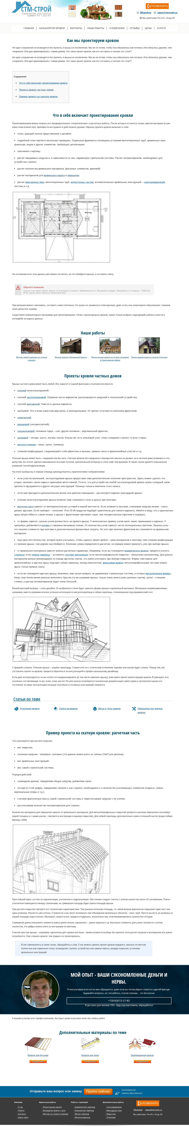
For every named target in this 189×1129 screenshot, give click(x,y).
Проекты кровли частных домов (36, 90)
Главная (29, 28)
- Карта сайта (22, 1117)
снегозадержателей (154, 182)
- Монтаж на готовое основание (55, 1114)
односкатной (24, 417)
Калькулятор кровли (52, 28)
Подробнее (38, 1061)
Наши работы (95, 28)
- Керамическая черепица (84, 1107)
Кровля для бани (90, 1055)
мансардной (33, 404)
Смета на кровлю (68, 708)
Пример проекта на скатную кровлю (38, 96)
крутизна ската (25, 506)
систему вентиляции (76, 554)
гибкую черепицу (41, 554)
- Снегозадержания (113, 1107)
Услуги (161, 28)
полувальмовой (25, 431)
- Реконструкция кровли (52, 1107)
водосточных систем (82, 182)
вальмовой (23, 424)
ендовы (46, 525)
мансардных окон (34, 182)
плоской (21, 390)
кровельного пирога (54, 175)
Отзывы (135, 28)
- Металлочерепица (82, 1117)
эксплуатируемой (36, 397)
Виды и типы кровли (109, 708)
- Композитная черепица (84, 1111)
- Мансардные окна (114, 1111)
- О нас (20, 1107)
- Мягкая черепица (81, 1114)
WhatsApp (145, 12)
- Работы (20, 1111)
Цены (148, 28)
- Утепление (111, 1117)
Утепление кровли (30, 708)
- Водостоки (111, 1114)
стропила (19, 554)
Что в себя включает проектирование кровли (43, 83)
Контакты (76, 28)
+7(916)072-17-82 (119, 1000)
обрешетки (73, 175)
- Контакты (21, 1114)
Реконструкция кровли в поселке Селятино (149, 357)
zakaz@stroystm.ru (167, 12)
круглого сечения (26, 444)
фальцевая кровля (113, 562)
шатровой (22, 437)
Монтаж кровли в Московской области (71, 357)
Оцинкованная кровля (142, 1055)
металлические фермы (158, 573)
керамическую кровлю (136, 550)
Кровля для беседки (38, 1055)
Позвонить (159, 6)
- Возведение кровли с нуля (53, 1111)
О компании (117, 28)
